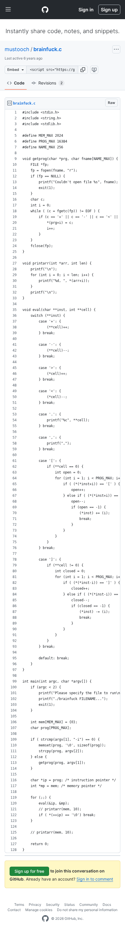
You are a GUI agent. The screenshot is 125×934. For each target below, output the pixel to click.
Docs (107, 904)
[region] (62, 481)
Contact (14, 910)
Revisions (50, 82)
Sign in (86, 9)
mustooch (17, 49)
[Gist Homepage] (45, 9)
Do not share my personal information (87, 910)
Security (53, 904)
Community (88, 904)
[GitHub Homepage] (45, 918)
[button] (83, 70)
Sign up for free (29, 871)
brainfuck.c (47, 49)
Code (19, 82)
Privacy (35, 904)
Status (69, 904)
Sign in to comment (94, 879)
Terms (19, 904)
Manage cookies (38, 910)
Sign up (109, 9)
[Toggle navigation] (8, 9)
